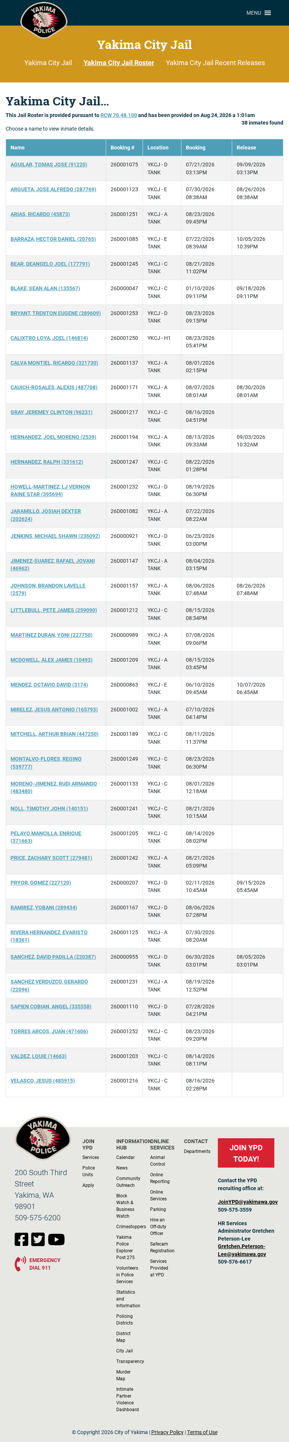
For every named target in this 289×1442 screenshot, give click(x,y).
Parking (158, 1209)
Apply (88, 1185)
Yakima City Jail (48, 62)
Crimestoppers (131, 1226)
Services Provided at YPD (159, 1268)
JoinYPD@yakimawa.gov (248, 1201)
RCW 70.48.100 (118, 115)
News (122, 1168)
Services (90, 1157)
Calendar (125, 1157)
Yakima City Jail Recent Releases (215, 62)
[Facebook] (23, 1243)
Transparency (130, 1361)
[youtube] (56, 1243)
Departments (197, 1151)
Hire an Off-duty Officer (158, 1226)
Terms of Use (202, 1432)
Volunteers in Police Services (127, 1274)
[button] (253, 12)
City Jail (124, 1351)
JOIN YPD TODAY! (246, 1152)
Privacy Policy (167, 1432)
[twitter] (39, 1243)
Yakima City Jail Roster (119, 62)
